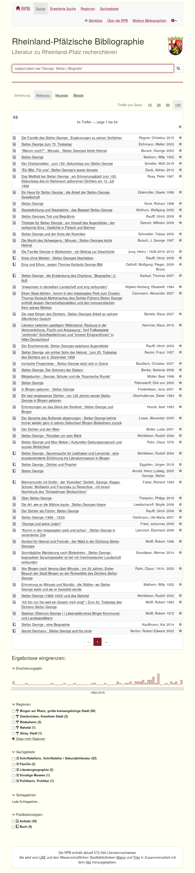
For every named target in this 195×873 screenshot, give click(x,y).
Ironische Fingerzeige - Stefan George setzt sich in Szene (64, 363)
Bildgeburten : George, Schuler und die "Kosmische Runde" (66, 376)
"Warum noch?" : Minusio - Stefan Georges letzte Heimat (64, 150)
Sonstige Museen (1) (34, 775)
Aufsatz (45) (28, 821)
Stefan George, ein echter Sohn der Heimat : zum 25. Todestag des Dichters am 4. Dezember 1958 (69, 354)
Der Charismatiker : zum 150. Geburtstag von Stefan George (67, 163)
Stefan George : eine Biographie (45, 624)
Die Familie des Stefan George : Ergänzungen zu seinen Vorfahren (71, 137)
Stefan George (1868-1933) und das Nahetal (55, 595)
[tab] (22, 95)
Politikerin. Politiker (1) (36, 781)
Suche (40, 8)
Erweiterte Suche (63, 8)
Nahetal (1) (27, 727)
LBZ (42, 857)
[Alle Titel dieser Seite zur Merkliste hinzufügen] (180, 126)
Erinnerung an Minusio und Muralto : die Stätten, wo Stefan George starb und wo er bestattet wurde (65, 587)
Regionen (88, 8)
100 (178, 104)
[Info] (174, 20)
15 (150, 104)
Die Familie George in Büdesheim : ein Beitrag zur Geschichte (68, 251)
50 (168, 104)
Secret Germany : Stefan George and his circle (56, 630)
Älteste (78, 95)
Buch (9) (25, 826)
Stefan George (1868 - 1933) (43, 517)
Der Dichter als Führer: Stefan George (50, 510)
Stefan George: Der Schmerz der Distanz (52, 369)
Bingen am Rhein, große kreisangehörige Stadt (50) (57, 711)
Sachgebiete (109, 8)
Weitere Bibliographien (149, 20)
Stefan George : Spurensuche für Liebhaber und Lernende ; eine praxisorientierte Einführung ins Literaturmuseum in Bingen (70, 455)
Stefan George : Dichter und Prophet (49, 464)
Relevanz (43, 95)
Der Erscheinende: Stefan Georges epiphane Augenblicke (64, 345)
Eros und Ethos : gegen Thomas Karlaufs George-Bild (61, 264)
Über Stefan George (36, 498)
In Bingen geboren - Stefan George (47, 389)
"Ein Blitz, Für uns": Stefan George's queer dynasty (59, 169)
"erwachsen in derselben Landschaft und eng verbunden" (64, 286)
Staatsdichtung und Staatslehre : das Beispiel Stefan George (66, 209)
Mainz (121, 857)
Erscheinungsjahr (28, 668)
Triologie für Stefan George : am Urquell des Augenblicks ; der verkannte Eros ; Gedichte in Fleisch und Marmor (68, 225)
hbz (88, 862)
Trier (136, 857)
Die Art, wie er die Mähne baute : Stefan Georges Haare (63, 504)
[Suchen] (178, 68)
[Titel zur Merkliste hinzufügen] (180, 137)
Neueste (61, 95)
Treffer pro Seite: (130, 104)
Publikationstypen (29, 814)
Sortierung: (22, 95)
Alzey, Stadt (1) (30, 733)
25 (159, 104)
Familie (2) (27, 764)
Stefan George (32, 157)
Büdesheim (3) (30, 722)
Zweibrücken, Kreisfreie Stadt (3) (43, 716)
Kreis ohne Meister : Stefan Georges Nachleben (57, 258)
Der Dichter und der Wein (40, 429)
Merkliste (95, 20)
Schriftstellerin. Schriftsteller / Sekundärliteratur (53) (58, 758)
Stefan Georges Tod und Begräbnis (48, 216)
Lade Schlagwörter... (26, 801)
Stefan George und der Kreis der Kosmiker (53, 233)
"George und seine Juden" (41, 523)
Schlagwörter (25, 795)
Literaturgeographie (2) (36, 770)
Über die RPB (117, 20)
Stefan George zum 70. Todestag (46, 144)
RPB (25, 8)
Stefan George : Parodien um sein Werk (51, 435)
